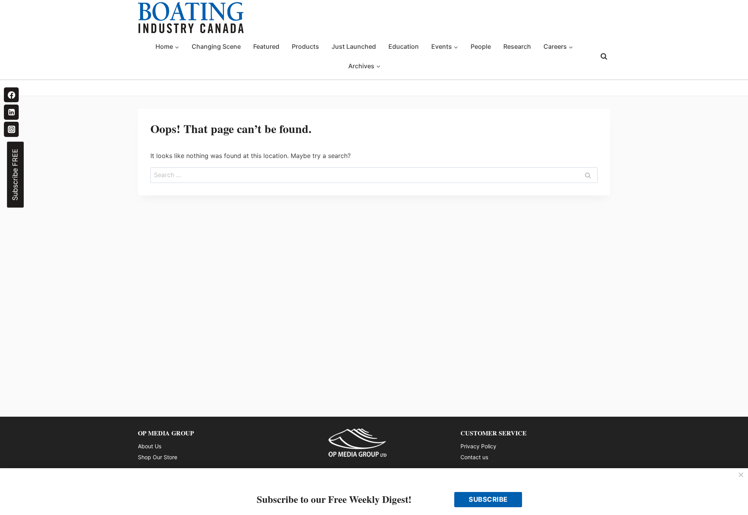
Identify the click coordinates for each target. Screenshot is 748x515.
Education (403, 46)
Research (517, 46)
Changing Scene (216, 46)
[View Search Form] (604, 56)
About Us (149, 446)
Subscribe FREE (15, 175)
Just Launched (354, 46)
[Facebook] (11, 94)
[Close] (741, 475)
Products (305, 46)
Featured (266, 46)
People (481, 46)
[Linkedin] (11, 112)
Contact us (474, 457)
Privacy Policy (478, 446)
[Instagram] (11, 129)
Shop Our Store (157, 457)
